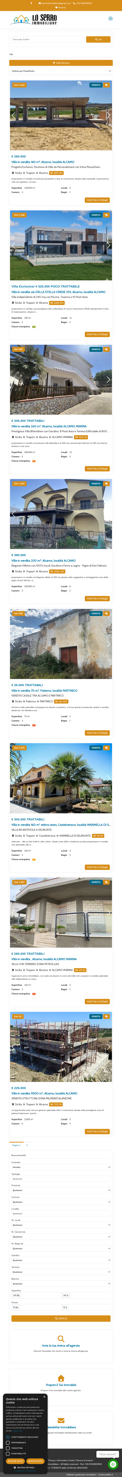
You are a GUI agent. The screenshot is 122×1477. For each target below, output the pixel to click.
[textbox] (61, 1190)
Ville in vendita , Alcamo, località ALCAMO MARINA (44, 959)
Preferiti (62, 7)
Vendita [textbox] (16, 1167)
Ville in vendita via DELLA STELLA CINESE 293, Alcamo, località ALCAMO (58, 292)
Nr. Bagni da (17, 1243)
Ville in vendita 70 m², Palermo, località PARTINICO (44, 690)
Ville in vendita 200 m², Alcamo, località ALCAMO (43, 560)
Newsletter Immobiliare (61, 1427)
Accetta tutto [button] (15, 1461)
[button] (13, 115)
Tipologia (15, 1174)
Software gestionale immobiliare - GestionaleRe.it (89, 1474)
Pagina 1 (16, 1145)
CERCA (62, 1318)
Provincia (15, 1185)
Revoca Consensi (84, 1460)
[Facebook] (31, 3)
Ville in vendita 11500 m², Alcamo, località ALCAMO (44, 1093)
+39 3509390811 (84, 3)
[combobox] (61, 71)
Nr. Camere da (18, 1232)
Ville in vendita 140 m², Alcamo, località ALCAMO (42, 162)
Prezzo (14, 1302)
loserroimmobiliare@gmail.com (56, 3)
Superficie (16, 1290)
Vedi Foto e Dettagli (97, 200)
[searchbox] (61, 1179)
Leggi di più (18, 1430)
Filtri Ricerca (62, 63)
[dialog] (25, 1434)
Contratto (15, 1162)
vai (100, 39)
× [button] (44, 1397)
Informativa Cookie (66, 1460)
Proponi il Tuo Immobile (61, 1385)
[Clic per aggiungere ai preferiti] (106, 85)
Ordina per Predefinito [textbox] (23, 71)
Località (15, 1209)
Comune (15, 1197)
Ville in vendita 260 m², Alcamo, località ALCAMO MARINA (48, 426)
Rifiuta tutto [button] (35, 1461)
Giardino (15, 1255)
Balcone (15, 1279)
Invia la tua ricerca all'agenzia (61, 1345)
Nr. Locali (15, 1220)
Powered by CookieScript (25, 1471)
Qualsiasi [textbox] (17, 1202)
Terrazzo (15, 1267)
